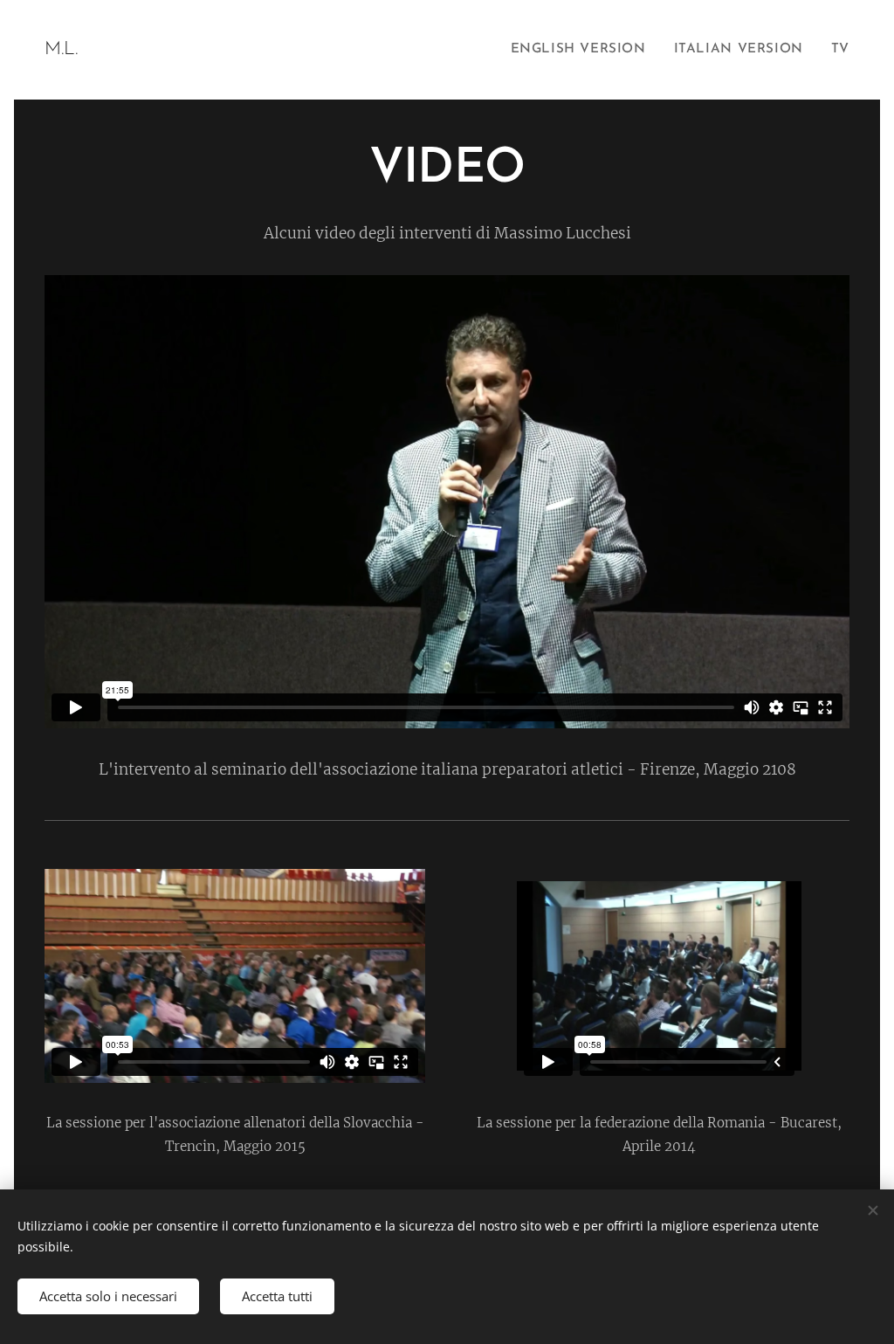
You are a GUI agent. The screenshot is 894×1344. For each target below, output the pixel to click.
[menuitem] (583, 50)
